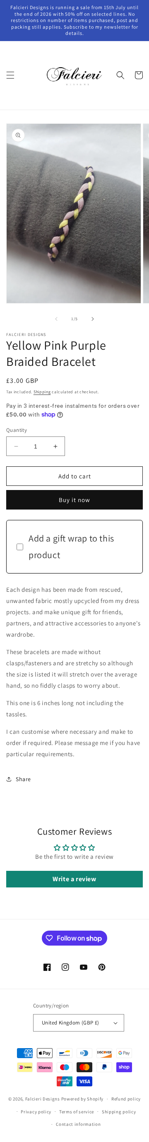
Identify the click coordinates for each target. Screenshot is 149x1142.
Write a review (74, 879)
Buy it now (74, 500)
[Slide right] (93, 319)
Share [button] (23, 779)
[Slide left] (56, 319)
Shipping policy (119, 1112)
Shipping (42, 392)
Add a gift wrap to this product (71, 546)
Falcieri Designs (42, 1099)
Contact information (78, 1124)
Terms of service (76, 1112)
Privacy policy (36, 1112)
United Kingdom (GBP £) (70, 1022)
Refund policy (126, 1099)
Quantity (16, 430)
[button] (10, 75)
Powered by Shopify (82, 1099)
